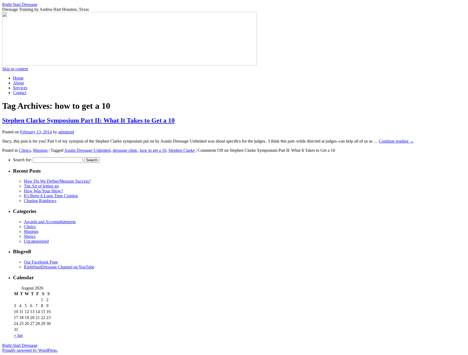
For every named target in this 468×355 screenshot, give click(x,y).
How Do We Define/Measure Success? (57, 181)
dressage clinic (125, 150)
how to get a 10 (153, 150)
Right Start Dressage (19, 4)
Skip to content (15, 69)
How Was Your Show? (43, 191)
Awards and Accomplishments (50, 221)
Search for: (22, 159)
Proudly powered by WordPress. (30, 350)
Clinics (25, 150)
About (18, 83)
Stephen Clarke (181, 150)
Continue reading (396, 141)
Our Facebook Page (41, 262)
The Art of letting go (41, 186)
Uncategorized (36, 241)
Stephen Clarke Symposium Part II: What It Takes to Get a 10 (88, 120)
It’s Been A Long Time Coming (51, 195)
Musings (40, 150)
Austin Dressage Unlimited (87, 150)
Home (18, 78)
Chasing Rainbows (40, 200)
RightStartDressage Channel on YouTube (59, 267)
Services (20, 88)
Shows (29, 236)
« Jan (18, 335)
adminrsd (66, 132)
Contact (19, 92)
